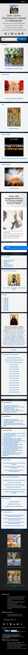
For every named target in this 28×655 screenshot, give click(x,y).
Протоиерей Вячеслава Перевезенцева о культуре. (14, 420)
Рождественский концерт (14, 501)
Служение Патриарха (8, 612)
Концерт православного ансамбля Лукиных (14, 506)
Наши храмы (6, 263)
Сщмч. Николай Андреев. (14, 378)
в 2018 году (6, 305)
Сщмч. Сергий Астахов (14, 364)
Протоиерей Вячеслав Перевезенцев (11, 419)
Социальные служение (8, 266)
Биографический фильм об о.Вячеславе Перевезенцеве (14, 480)
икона (7, 331)
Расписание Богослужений (9, 260)
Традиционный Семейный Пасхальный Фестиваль (14, 549)
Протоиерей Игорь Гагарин (9, 408)
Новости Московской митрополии (10, 640)
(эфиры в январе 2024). (14, 98)
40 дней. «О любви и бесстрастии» (14, 482)
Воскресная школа (7, 261)
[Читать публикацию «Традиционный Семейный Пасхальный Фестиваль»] (14, 541)
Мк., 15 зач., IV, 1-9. (21, 343)
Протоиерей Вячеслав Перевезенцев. (11, 405)
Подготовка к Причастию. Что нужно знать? (14, 158)
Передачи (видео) (5, 134)
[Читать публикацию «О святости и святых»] (14, 177)
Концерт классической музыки (14, 504)
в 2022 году (6, 300)
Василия (13, 334)
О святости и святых (14, 188)
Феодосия (7, 332)
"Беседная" (14, 341)
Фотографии (4, 44)
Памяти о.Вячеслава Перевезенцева (10, 477)
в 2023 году (6, 299)
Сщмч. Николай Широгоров (14, 385)
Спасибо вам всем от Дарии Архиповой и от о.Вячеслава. (14, 489)
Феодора (5, 339)
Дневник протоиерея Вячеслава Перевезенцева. (13, 423)
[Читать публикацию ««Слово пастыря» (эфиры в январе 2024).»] (14, 87)
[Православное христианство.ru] (14, 631)
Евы (14, 338)
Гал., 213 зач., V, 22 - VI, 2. (11, 344)
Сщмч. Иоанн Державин (14, 366)
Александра (11, 339)
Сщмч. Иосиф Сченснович (14, 382)
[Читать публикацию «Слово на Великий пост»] (14, 117)
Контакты (5, 262)
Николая (18, 337)
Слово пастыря (5, 74)
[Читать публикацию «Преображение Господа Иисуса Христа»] (14, 57)
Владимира (21, 336)
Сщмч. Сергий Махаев (14, 380)
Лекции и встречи (6, 459)
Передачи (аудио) (5, 164)
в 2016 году (6, 307)
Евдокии (20, 338)
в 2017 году (6, 306)
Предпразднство (6, 330)
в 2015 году (6, 308)
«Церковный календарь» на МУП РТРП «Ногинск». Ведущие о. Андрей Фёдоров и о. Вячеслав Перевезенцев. (12, 454)
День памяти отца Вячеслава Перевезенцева (14, 567)
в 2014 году (6, 310)
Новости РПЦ (6, 594)
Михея (4, 331)
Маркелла (22, 332)
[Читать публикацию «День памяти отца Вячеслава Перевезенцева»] (14, 559)
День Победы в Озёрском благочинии (14, 648)
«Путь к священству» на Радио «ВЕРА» (11, 409)
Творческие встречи (6, 498)
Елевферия (8, 338)
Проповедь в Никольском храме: (9, 270)
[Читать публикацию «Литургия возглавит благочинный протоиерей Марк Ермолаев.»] (14, 577)
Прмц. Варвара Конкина (14, 389)
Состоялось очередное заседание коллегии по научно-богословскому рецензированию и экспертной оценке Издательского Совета (16, 598)
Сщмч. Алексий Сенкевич (14, 369)
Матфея (8, 336)
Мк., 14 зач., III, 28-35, (16, 342)
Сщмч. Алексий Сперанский (14, 373)
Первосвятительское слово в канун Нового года (14, 525)
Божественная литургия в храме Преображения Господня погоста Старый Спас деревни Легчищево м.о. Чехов (16, 646)
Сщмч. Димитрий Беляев (14, 371)
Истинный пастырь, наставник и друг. (14, 487)
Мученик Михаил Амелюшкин (14, 392)
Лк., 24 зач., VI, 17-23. (20, 344)
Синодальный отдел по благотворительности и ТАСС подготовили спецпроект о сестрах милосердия (16, 602)
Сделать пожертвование (8, 265)
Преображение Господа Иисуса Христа (14, 68)
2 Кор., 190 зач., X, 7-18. (7, 342)
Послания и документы (7, 512)
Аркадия (18, 333)
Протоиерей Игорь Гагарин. (9, 422)
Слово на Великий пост (14, 128)
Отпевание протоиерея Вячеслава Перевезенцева (14, 484)
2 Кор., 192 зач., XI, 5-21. (13, 343)
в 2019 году (6, 304)
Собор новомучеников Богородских (10, 354)
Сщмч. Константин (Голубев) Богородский (14, 362)
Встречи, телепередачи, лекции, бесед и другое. (13, 446)
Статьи (2, 104)
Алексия (14, 336)
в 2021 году (6, 301)
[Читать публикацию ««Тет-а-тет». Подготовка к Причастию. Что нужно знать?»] (14, 147)
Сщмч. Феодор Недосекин (14, 387)
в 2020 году (6, 302)
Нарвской (22, 341)
